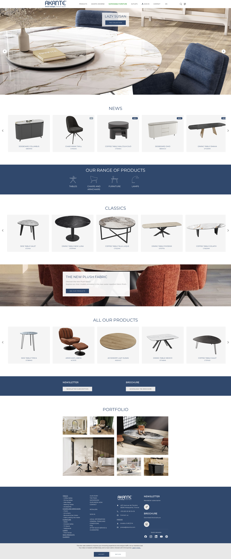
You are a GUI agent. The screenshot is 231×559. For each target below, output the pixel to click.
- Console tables (68, 524)
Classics (115, 208)
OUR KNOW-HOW (96, 502)
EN (166, 4)
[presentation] (2, 131)
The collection (115, 22)
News (115, 108)
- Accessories (67, 507)
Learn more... (136, 548)
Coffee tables (74, 421)
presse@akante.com (127, 527)
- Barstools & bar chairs (70, 515)
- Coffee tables (67, 498)
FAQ (91, 525)
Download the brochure (141, 389)
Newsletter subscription (77, 389)
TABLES (73, 186)
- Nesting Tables (68, 504)
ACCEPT (101, 554)
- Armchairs (67, 513)
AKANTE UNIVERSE (97, 4)
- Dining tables (68, 500)
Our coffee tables (129, 463)
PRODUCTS (83, 4)
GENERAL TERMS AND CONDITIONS (97, 522)
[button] (5, 51)
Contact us (124, 515)
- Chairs (65, 511)
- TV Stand (66, 526)
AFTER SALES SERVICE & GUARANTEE (98, 529)
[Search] (181, 4)
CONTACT (156, 4)
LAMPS (135, 186)
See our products (77, 291)
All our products (115, 320)
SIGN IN (146, 4)
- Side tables (67, 502)
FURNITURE (115, 186)
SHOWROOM (94, 500)
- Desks (65, 522)
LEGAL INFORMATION (97, 519)
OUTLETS (134, 4)
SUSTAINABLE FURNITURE (118, 4)
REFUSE (118, 554)
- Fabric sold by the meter (71, 517)
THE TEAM (93, 498)
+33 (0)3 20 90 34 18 (127, 511)
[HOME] (56, 4)
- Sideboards (67, 528)
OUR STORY (94, 496)
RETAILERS (93, 509)
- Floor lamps (67, 532)
